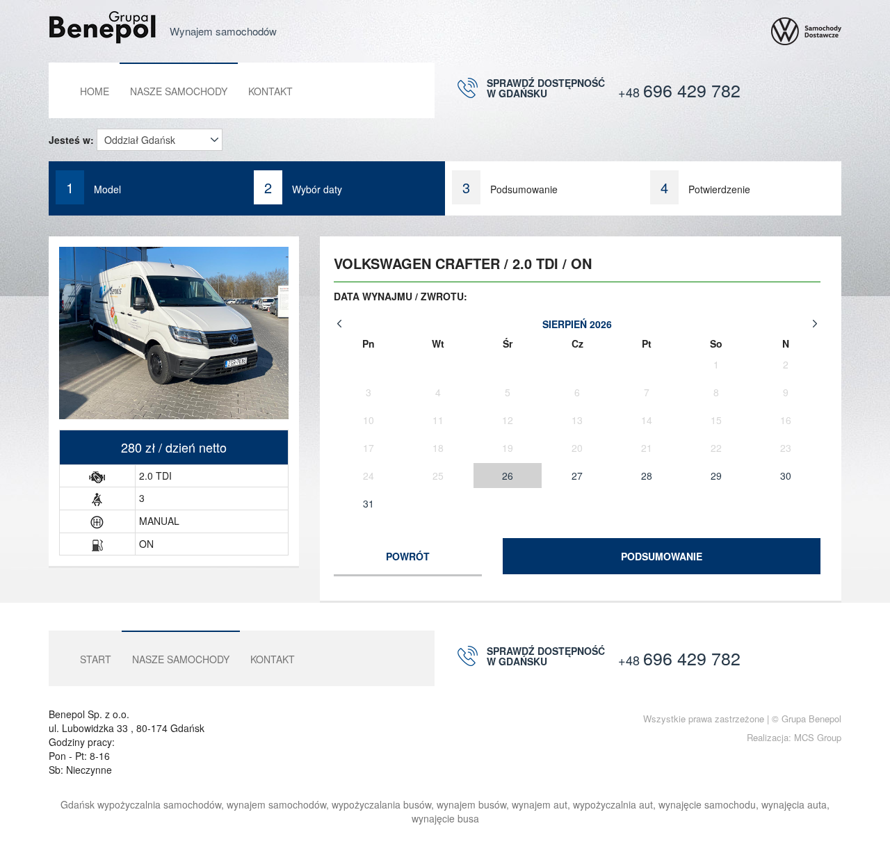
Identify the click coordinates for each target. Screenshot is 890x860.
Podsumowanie (661, 556)
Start (95, 659)
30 (785, 475)
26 (507, 475)
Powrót (408, 556)
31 (368, 503)
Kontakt (270, 91)
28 (646, 475)
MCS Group (817, 737)
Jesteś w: (71, 140)
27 (577, 475)
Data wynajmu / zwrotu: (400, 296)
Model (93, 187)
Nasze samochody (178, 91)
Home (94, 91)
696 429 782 (679, 89)
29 (716, 475)
